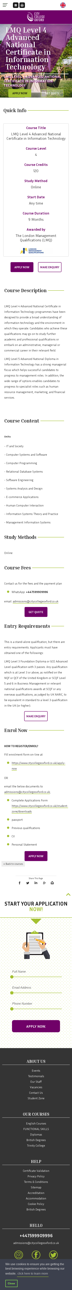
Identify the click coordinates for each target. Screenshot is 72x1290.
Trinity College (36, 1145)
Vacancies (36, 1087)
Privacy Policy (36, 1176)
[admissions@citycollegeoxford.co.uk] (22, 5)
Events (36, 1070)
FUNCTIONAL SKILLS (36, 1129)
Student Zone (36, 1098)
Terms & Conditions (36, 1182)
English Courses (36, 1123)
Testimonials (36, 1076)
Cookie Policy (36, 1204)
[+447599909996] (15, 5)
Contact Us (36, 1092)
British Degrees (36, 1140)
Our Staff (36, 1081)
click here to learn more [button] (33, 1273)
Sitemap (36, 1187)
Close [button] (11, 1283)
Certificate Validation (36, 1171)
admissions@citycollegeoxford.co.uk (35, 601)
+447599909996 (36, 1235)
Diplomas (36, 1134)
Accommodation (36, 1198)
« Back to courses (13, 863)
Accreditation (36, 1193)
